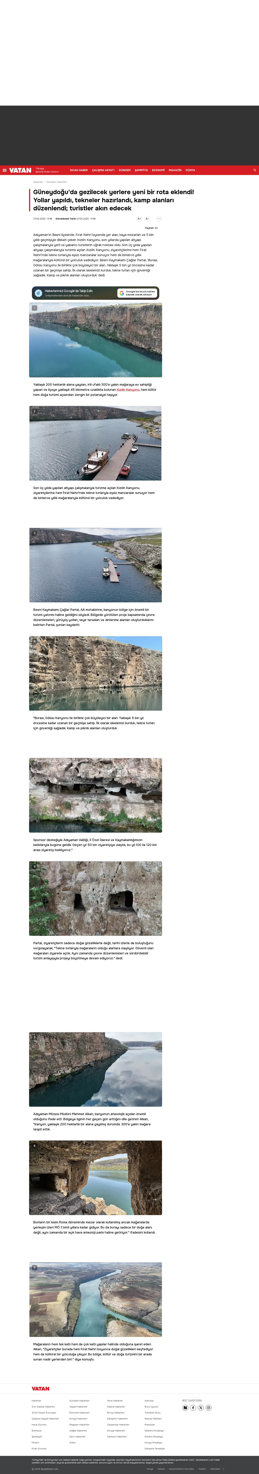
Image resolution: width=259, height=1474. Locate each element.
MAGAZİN (175, 170)
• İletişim (161, 1469)
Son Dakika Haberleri (43, 1406)
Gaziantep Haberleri (118, 1424)
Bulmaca (36, 1430)
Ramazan (150, 1424)
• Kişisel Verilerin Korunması (181, 1469)
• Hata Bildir (214, 1469)
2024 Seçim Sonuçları (44, 1412)
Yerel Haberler (115, 1400)
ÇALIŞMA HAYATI (103, 170)
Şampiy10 (37, 1436)
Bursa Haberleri (115, 1412)
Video (72, 1442)
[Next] (185, 1408)
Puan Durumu (39, 1448)
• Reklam (202, 1469)
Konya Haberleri (116, 1430)
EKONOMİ (158, 170)
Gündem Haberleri (57, 182)
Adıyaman (40, 235)
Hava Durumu (39, 1424)
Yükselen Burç (153, 1412)
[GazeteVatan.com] (40, 1389)
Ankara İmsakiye (154, 1436)
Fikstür (35, 1442)
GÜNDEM (125, 170)
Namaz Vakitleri (153, 1418)
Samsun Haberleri (117, 1436)
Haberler (38, 182)
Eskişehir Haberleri (117, 1418)
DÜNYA (190, 170)
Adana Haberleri (116, 1406)
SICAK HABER (79, 170)
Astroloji (149, 1400)
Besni (56, 235)
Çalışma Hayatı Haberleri (45, 1418)
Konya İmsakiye (153, 1442)
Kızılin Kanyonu (88, 240)
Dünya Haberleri (78, 1418)
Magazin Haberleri (79, 1424)
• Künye (149, 1469)
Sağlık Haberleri (78, 1430)
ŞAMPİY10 (141, 170)
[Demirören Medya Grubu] (219, 1388)
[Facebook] (193, 1408)
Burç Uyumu (151, 1406)
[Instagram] (209, 1408)
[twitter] (201, 1408)
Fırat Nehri (83, 235)
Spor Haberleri (77, 1436)
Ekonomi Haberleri (79, 1412)
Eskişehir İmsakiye (155, 1448)
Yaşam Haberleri (78, 1406)
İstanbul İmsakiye (154, 1430)
